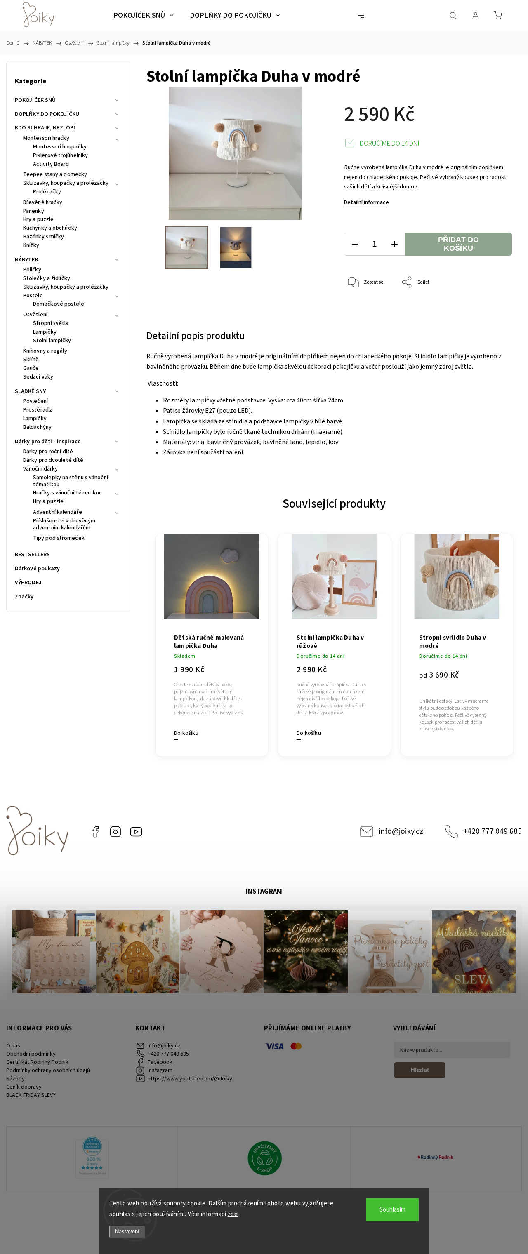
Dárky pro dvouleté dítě (53, 460)
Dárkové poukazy (37, 569)
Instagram (115, 832)
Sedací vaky (38, 377)
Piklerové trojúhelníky (60, 156)
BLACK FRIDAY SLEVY (31, 1095)
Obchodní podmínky (31, 1054)
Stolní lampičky (52, 341)
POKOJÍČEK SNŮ (35, 100)
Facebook (95, 832)
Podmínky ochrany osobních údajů (48, 1070)
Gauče (31, 368)
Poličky (32, 270)
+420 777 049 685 (492, 831)
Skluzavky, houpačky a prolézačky (65, 183)
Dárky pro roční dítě (48, 452)
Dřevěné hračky (42, 203)
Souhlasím (392, 1209)
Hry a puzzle (38, 220)
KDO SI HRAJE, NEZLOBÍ (45, 128)
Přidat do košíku (458, 243)
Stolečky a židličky (46, 278)
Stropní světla (50, 323)
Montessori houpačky (60, 147)
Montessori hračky (46, 138)
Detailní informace (366, 202)
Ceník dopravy (24, 1087)
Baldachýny (37, 427)
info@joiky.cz (401, 831)
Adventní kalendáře (57, 512)
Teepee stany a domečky (55, 175)
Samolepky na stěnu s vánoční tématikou (70, 481)
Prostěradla (38, 410)
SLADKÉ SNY (30, 391)
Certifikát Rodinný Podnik (37, 1062)
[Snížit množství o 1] (354, 244)
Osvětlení (35, 315)
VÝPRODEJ (28, 583)
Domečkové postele (58, 304)
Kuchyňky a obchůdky (50, 228)
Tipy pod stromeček (59, 538)
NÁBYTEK (26, 260)
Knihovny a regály (45, 351)
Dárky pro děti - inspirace (48, 442)
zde (233, 1214)
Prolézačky (47, 192)
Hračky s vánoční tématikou (67, 493)
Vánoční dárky (40, 469)
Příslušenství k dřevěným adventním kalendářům (64, 525)
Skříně (31, 360)
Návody (15, 1079)
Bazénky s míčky (43, 237)
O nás (13, 1046)
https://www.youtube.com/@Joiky (136, 832)
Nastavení (127, 1231)
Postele (33, 296)
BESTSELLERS (32, 555)
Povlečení (35, 401)
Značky (24, 597)
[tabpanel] (212, 640)
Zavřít (494, 309)
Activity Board (51, 164)
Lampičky (45, 332)
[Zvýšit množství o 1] (394, 244)
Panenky (33, 211)
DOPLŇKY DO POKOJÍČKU (47, 114)
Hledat (419, 1069)
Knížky (31, 245)
